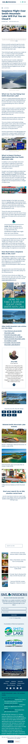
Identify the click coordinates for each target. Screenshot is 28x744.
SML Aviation (5, 256)
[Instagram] (10, 688)
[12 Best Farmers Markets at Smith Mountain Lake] (14, 476)
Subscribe (20, 681)
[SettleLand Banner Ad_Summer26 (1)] (14, 189)
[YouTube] (17, 688)
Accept (10, 741)
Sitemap (19, 685)
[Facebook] (4, 412)
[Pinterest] (14, 412)
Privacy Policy (18, 617)
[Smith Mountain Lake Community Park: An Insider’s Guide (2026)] (14, 456)
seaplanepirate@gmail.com (9, 280)
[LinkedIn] (19, 412)
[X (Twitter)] (9, 412)
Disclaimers (13, 683)
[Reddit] (4, 415)
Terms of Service (11, 685)
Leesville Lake (10, 202)
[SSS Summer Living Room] (14, 28)
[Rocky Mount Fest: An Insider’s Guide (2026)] (5, 570)
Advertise (13, 681)
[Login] (22, 2)
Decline (17, 741)
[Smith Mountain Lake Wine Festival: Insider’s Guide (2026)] (5, 555)
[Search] (20, 2)
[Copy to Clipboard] (14, 415)
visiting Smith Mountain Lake (15, 98)
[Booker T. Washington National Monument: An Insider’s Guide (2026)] (14, 436)
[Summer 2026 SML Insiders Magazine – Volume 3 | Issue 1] (5, 584)
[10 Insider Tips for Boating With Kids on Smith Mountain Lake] (5, 577)
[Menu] (25, 2)
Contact (7, 681)
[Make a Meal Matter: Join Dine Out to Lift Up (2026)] (5, 562)
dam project (20, 131)
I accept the (15, 617)
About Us (6, 683)
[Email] (9, 415)
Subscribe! (14, 615)
